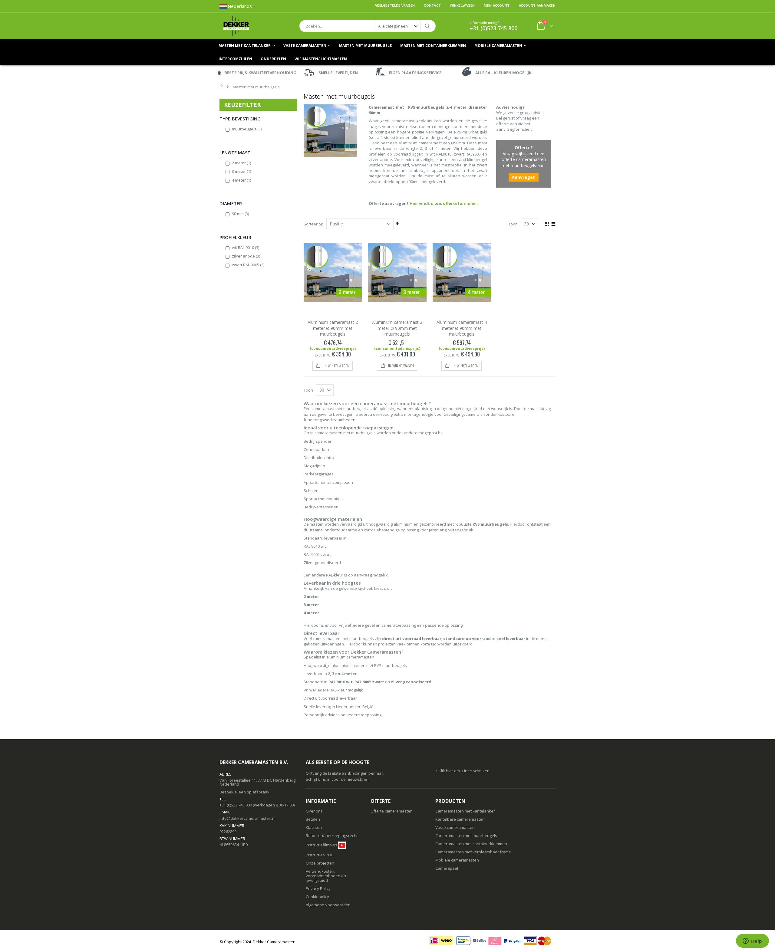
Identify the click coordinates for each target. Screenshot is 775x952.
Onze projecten (320, 863)
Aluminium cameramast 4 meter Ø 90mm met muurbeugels (462, 328)
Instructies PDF (319, 855)
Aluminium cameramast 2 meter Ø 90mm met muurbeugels (333, 328)
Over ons (314, 811)
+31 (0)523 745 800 (493, 28)
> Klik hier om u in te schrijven (462, 770)
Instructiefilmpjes (321, 845)
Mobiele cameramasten (457, 860)
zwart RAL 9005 (248, 265)
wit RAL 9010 (246, 247)
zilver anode (246, 256)
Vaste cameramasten (455, 827)
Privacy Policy (318, 888)
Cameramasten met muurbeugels (466, 835)
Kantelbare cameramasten (460, 819)
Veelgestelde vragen (395, 5)
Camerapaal (446, 868)
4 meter (241, 180)
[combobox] (367, 26)
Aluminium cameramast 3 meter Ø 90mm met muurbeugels (397, 328)
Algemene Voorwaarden (328, 905)
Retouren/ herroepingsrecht (332, 835)
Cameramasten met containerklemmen (471, 843)
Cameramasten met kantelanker (465, 811)
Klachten (314, 827)
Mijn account (497, 5)
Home (221, 86)
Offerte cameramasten (392, 811)
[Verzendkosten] (333, 855)
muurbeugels (247, 129)
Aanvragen (524, 177)
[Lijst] (553, 224)
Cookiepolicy (317, 896)
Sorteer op (313, 224)
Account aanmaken (537, 5)
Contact (432, 5)
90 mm (240, 213)
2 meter (241, 163)
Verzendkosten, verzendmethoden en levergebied (326, 875)
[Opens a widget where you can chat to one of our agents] (752, 941)
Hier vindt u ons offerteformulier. (444, 203)
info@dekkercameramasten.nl (247, 818)
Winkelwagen (462, 5)
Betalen (313, 819)
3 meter (241, 171)
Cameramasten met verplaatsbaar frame (473, 852)
